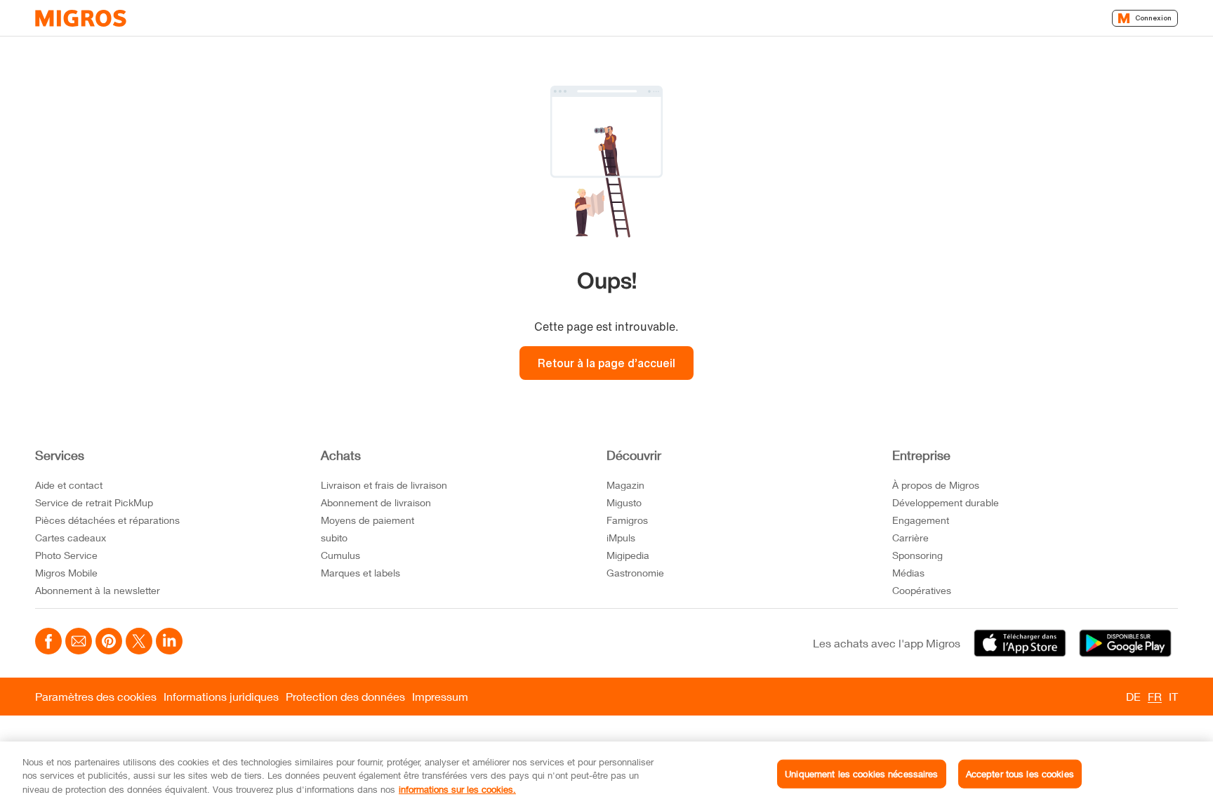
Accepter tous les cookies (1020, 773)
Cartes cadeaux (70, 537)
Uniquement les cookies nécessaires (861, 773)
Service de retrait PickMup (94, 502)
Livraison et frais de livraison (384, 485)
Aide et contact (68, 485)
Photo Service (66, 555)
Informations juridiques (221, 696)
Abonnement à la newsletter (97, 590)
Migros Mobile (66, 573)
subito (334, 537)
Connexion (1153, 18)
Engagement (920, 520)
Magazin (625, 485)
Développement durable (945, 502)
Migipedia (627, 555)
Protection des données (345, 696)
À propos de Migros (935, 485)
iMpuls (620, 537)
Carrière (910, 537)
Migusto (624, 502)
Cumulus (340, 555)
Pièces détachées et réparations (107, 520)
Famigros (627, 520)
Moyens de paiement (367, 520)
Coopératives (921, 590)
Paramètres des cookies (96, 696)
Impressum (440, 696)
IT (1173, 696)
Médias (908, 573)
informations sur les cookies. (457, 789)
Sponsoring (917, 555)
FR (1155, 696)
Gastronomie (635, 573)
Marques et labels (360, 573)
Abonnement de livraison (376, 502)
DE (1133, 696)
